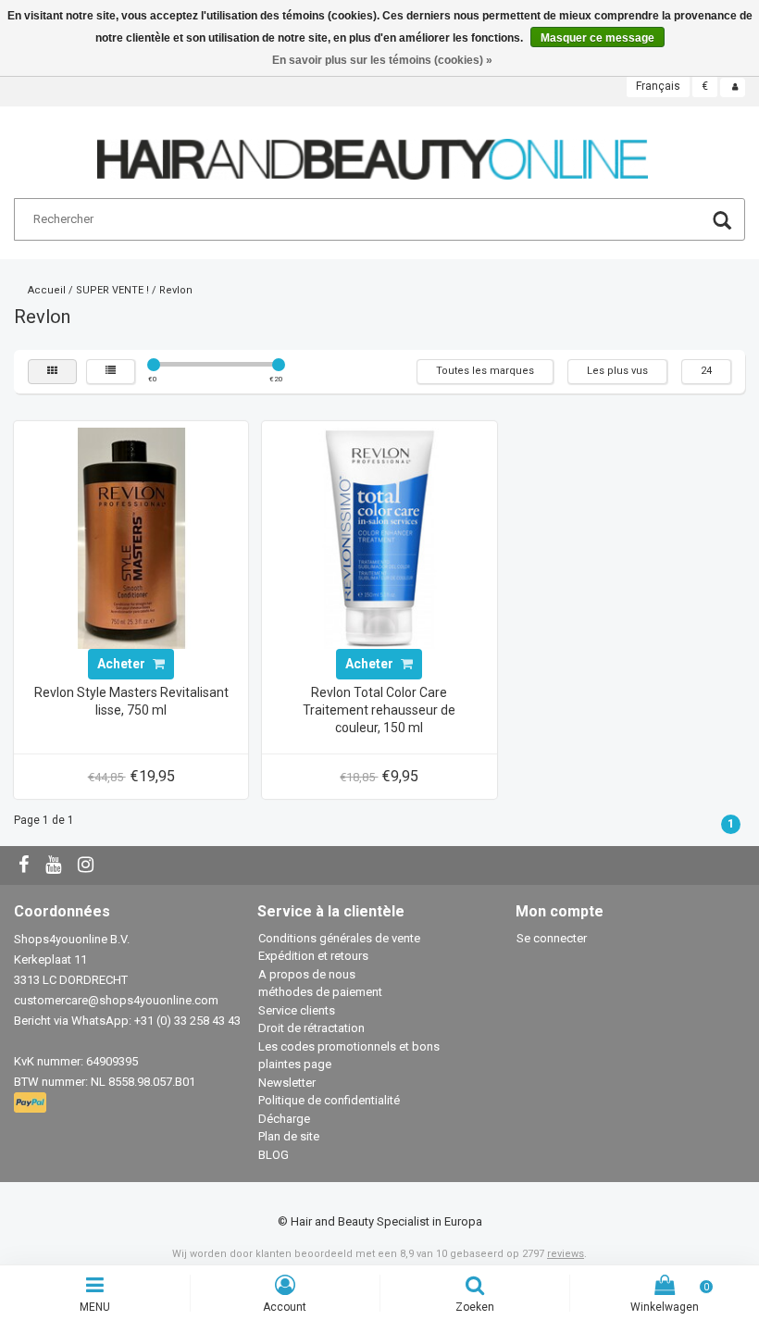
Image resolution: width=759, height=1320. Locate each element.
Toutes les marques (485, 371)
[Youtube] (55, 866)
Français (658, 86)
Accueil (47, 290)
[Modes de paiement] (32, 1103)
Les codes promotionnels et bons (349, 1046)
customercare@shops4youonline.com (116, 1000)
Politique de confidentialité (329, 1100)
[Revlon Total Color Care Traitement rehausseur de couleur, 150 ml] (379, 537)
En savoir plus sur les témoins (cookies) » (382, 60)
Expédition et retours (313, 956)
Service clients (296, 1010)
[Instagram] (88, 866)
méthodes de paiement (320, 992)
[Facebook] (26, 866)
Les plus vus (617, 371)
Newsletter (287, 1083)
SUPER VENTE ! (112, 290)
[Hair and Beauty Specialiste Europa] (372, 151)
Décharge (284, 1119)
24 (706, 371)
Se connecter (551, 938)
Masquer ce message (597, 37)
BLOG (273, 1155)
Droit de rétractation (311, 1028)
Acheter (122, 663)
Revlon (176, 290)
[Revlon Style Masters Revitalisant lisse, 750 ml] (131, 537)
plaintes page (294, 1064)
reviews (565, 1254)
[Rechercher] (722, 222)
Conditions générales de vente (339, 938)
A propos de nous (306, 974)
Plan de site (288, 1136)
